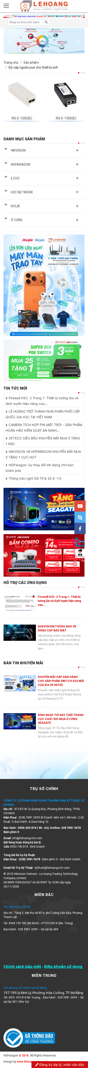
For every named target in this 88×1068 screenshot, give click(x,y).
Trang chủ (11, 62)
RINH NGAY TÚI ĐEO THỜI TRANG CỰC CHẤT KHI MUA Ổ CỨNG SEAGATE (61, 719)
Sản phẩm (31, 62)
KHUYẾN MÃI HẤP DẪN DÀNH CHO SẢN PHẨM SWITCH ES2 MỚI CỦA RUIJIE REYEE (61, 681)
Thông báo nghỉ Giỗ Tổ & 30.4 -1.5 (35, 478)
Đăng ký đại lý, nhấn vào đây (61, 1065)
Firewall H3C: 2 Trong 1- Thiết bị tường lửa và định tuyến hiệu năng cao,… (59, 600)
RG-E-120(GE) (22, 118)
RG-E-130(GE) (66, 118)
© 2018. (23, 1055)
